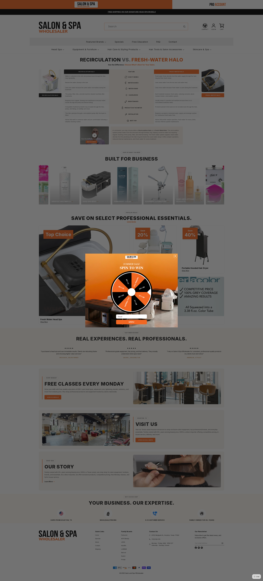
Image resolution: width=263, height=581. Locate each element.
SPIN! (131, 322)
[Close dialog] (175, 256)
